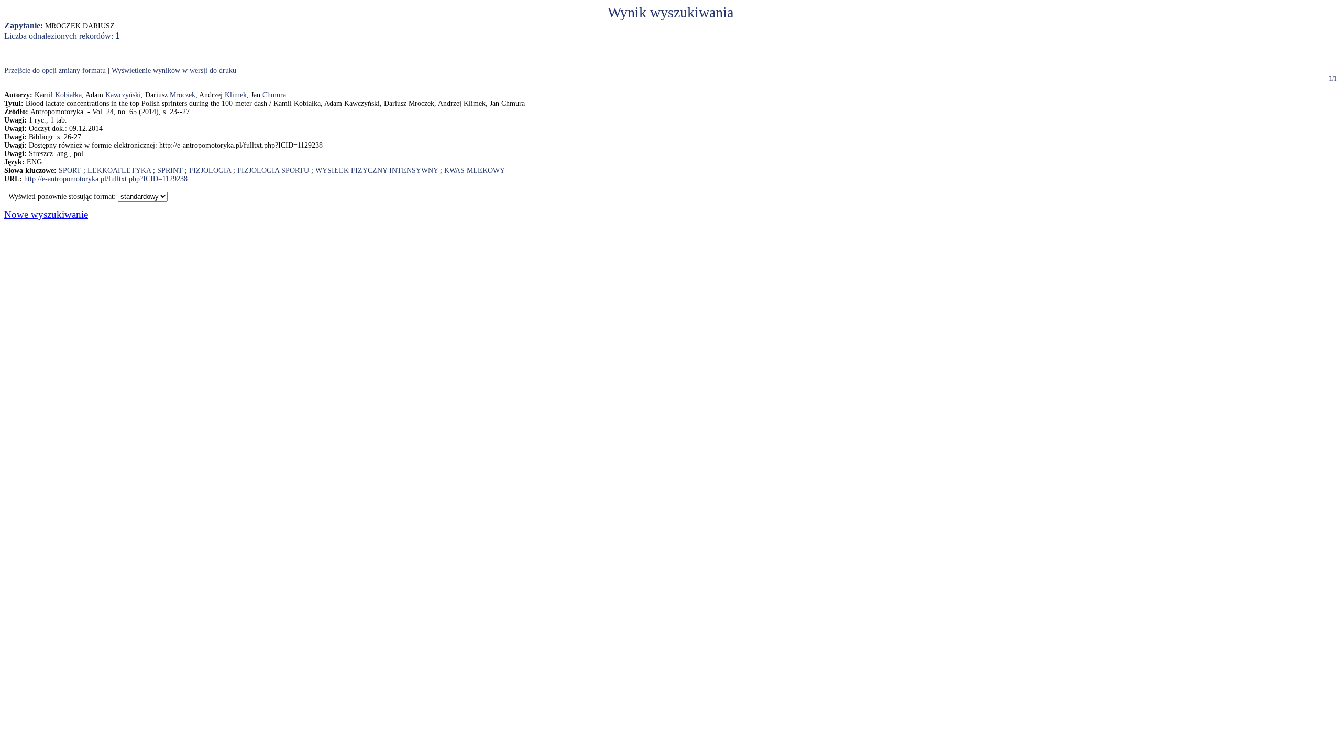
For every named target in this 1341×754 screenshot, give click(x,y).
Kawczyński (123, 95)
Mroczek (182, 95)
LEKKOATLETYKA (119, 170)
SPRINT (170, 170)
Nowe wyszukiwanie (46, 214)
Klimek (236, 95)
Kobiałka (68, 95)
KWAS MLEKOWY (474, 170)
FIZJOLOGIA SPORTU (273, 170)
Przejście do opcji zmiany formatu (55, 70)
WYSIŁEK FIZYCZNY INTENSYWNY (376, 170)
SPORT (70, 170)
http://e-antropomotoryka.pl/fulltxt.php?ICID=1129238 (106, 179)
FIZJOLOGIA (210, 170)
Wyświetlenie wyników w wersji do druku (174, 70)
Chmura (274, 95)
